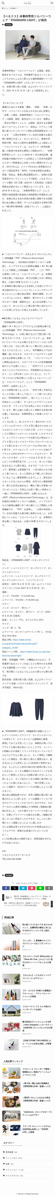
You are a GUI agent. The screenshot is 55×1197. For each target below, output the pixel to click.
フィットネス (14, 1157)
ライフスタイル (14, 1175)
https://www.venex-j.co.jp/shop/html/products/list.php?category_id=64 (19, 643)
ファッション (14, 1169)
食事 (9, 1163)
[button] (6, 888)
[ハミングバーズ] (27, 3)
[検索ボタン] (3, 3)
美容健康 (8, 25)
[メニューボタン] (52, 3)
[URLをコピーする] (49, 888)
